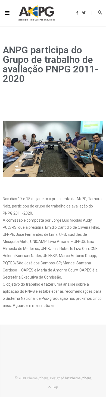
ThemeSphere (80, 378)
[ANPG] (36, 13)
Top (54, 387)
